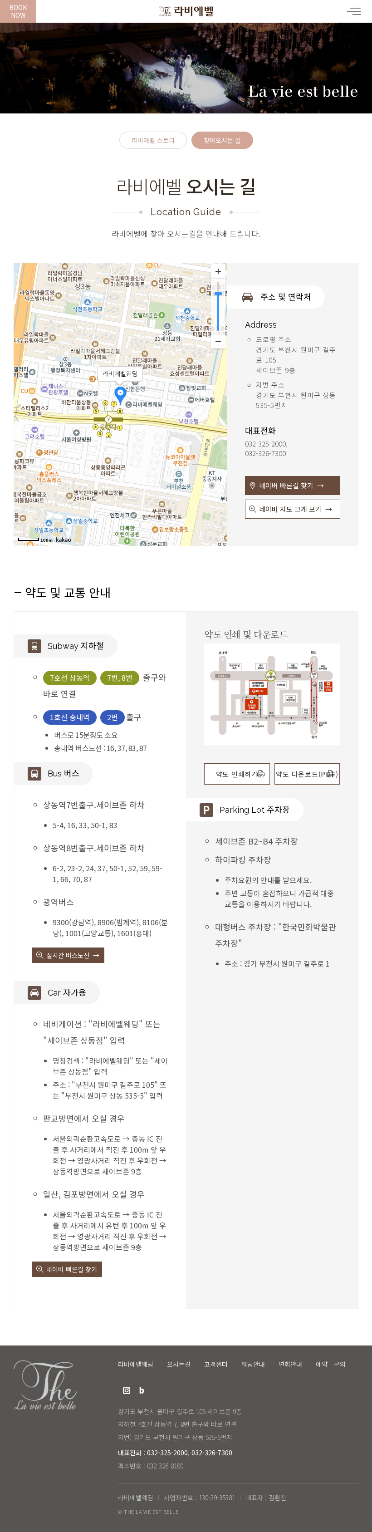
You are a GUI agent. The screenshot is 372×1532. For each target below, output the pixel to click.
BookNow (18, 11)
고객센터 (216, 1364)
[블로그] (142, 1390)
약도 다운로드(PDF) (307, 774)
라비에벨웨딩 (186, 11)
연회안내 (290, 1364)
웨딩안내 (253, 1364)
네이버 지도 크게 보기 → (295, 509)
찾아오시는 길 (222, 140)
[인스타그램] (126, 1390)
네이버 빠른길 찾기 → (291, 485)
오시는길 (179, 1364)
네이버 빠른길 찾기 (71, 1269)
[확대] (218, 271)
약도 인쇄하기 (237, 774)
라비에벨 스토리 (153, 140)
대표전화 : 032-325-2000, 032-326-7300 (175, 1452)
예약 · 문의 (331, 1364)
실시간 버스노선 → (72, 955)
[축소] (218, 341)
